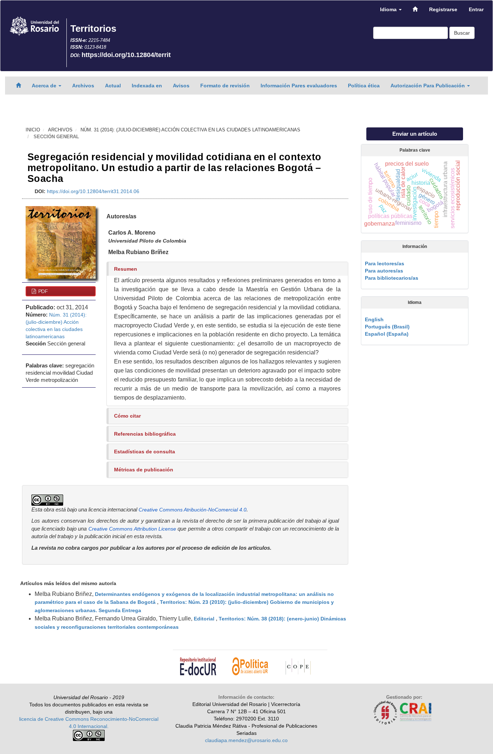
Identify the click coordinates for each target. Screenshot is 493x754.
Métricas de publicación (143, 469)
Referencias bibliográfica (145, 434)
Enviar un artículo (414, 134)
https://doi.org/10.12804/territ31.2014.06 (93, 191)
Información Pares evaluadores (299, 85)
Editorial (205, 619)
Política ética (364, 85)
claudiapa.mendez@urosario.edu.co (246, 740)
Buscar (462, 33)
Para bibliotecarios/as (391, 278)
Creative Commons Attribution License (132, 529)
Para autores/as (384, 271)
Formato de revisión (225, 85)
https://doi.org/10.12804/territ (126, 54)
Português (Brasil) (387, 327)
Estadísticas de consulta (144, 451)
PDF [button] (42, 291)
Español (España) (387, 334)
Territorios (93, 28)
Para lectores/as (384, 263)
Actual (113, 85)
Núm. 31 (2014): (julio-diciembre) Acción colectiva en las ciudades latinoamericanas (190, 129)
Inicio (33, 129)
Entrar (476, 9)
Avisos (181, 85)
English (374, 319)
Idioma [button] (389, 9)
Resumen (125, 269)
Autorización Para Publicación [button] (428, 85)
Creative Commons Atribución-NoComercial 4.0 (193, 510)
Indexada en (147, 85)
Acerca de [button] (45, 85)
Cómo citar (127, 416)
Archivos (83, 85)
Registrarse (443, 9)
